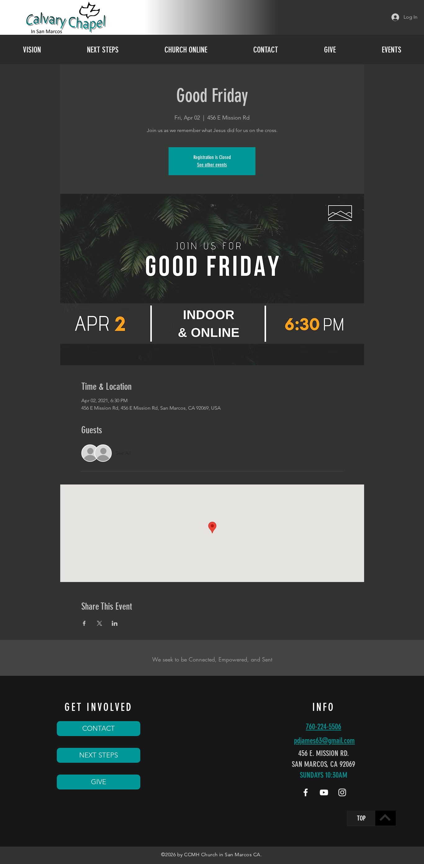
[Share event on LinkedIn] (115, 623)
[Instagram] (342, 792)
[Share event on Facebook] (84, 623)
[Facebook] (305, 792)
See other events (212, 165)
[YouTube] (324, 792)
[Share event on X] (99, 623)
